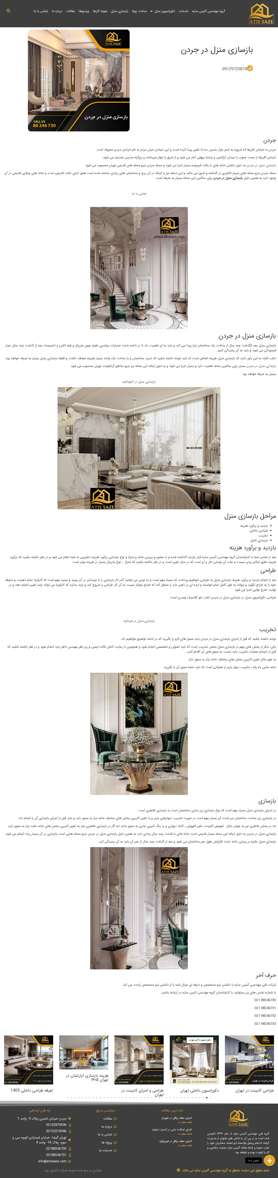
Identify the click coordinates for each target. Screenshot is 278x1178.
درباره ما (57, 11)
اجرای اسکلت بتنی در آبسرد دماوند (172, 1129)
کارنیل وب (51, 1170)
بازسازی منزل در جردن (217, 49)
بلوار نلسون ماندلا (211, 149)
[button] (8, 10)
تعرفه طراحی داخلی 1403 (32, 1090)
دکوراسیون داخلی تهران (199, 1090)
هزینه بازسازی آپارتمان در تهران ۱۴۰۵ (87, 1077)
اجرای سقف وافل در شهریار (177, 1118)
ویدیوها (84, 11)
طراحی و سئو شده (89, 1170)
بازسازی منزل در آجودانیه (139, 381)
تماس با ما (41, 11)
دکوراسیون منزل (164, 11)
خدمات (183, 11)
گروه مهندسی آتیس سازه (208, 11)
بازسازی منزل (119, 11)
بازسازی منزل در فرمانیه (139, 620)
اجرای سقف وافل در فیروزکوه (176, 1141)
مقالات (70, 11)
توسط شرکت (67, 1170)
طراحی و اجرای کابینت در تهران (142, 1092)
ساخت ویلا (139, 11)
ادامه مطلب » (185, 1122)
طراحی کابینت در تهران (254, 1090)
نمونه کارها (100, 11)
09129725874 (234, 69)
